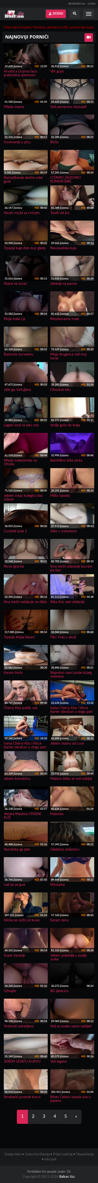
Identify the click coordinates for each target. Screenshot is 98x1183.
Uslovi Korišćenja (37, 1154)
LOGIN (91, 4)
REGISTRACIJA (76, 4)
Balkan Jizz (67, 1176)
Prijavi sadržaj (62, 1154)
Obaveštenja (85, 1154)
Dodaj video (13, 1154)
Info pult (50, 1159)
